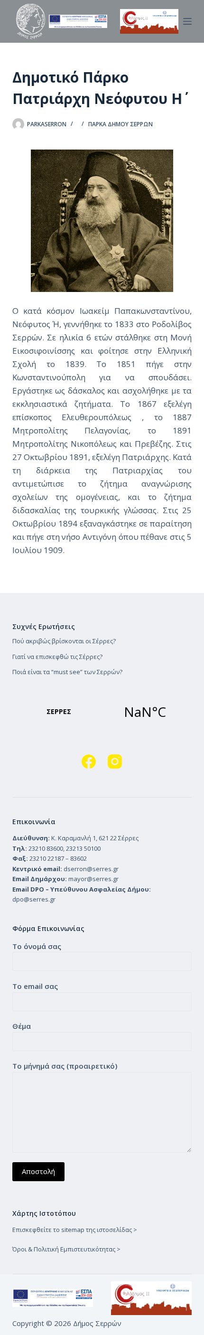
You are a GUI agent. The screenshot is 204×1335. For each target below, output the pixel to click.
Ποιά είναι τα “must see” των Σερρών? (67, 672)
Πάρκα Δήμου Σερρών (120, 124)
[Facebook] (89, 761)
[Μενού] (187, 21)
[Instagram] (115, 761)
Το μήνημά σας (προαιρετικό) (64, 1066)
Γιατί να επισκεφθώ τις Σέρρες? (57, 656)
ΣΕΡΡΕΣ (102, 711)
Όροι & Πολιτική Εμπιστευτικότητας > (66, 1249)
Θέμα (21, 1026)
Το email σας (35, 986)
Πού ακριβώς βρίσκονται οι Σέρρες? (64, 641)
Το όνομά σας (36, 946)
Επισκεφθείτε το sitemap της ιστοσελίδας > (74, 1229)
